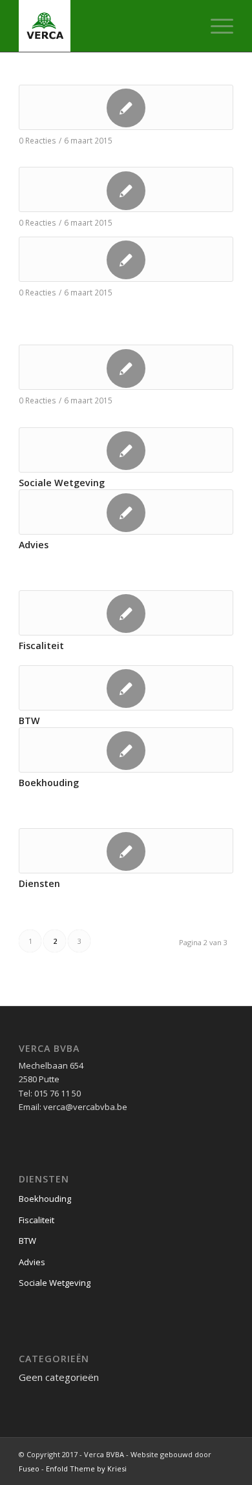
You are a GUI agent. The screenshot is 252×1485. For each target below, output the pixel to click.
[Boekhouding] (126, 750)
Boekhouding (49, 782)
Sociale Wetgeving (62, 482)
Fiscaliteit (41, 645)
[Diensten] (126, 850)
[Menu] (215, 26)
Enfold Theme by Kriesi (86, 1468)
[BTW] (126, 687)
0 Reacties (37, 140)
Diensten (39, 883)
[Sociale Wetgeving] (126, 450)
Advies (33, 545)
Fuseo (29, 1468)
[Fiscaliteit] (126, 613)
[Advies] (126, 512)
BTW (29, 720)
